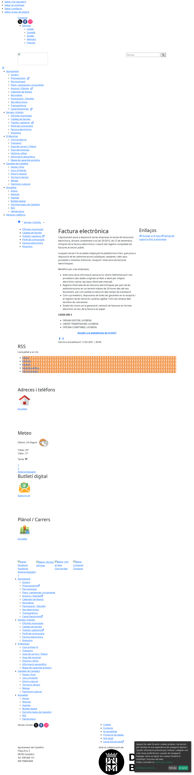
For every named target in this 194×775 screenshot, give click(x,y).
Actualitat (23, 695)
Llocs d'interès (30, 677)
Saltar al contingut (14, 5)
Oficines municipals (32, 229)
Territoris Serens (31, 684)
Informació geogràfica (34, 664)
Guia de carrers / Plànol (35, 654)
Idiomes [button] (26, 25)
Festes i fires (29, 674)
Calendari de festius (33, 599)
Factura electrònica (32, 243)
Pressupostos (29, 585)
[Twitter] (20, 21)
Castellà (31, 32)
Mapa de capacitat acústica (36, 667)
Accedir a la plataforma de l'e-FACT (97, 332)
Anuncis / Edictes (31, 596)
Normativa (28, 602)
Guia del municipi (31, 657)
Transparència (30, 613)
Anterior (22, 471)
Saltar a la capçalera (15, 1)
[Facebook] (25, 21)
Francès (31, 42)
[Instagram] (30, 21)
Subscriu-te (24, 495)
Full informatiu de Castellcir (37, 712)
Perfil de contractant (33, 239)
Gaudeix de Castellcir (29, 671)
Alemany (31, 39)
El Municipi (23, 643)
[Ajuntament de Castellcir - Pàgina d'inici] (33, 58)
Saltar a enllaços (13, 8)
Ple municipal (29, 589)
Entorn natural (30, 681)
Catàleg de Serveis (32, 232)
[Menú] (3, 67)
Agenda (26, 364)
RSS (24, 715)
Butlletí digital (29, 708)
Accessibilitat (110, 731)
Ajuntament (24, 578)
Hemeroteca (29, 718)
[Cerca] (163, 55)
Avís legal (108, 738)
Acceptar (183, 767)
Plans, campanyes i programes (38, 592)
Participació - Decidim (34, 606)
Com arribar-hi (30, 647)
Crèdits (107, 724)
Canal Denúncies (31, 616)
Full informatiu (30, 371)
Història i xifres (30, 660)
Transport (27, 650)
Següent (31, 471)
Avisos (25, 357)
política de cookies (163, 762)
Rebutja (172, 767)
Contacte (22, 17)
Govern (26, 582)
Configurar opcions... (146, 767)
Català (30, 29)
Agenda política (30, 367)
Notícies (26, 361)
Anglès (30, 35)
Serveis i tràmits (32, 222)
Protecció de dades (113, 734)
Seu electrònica (30, 609)
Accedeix (22, 408)
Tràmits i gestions (32, 236)
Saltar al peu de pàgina (17, 12)
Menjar (26, 688)
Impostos (27, 246)
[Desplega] (43, 222)
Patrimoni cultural (32, 691)
